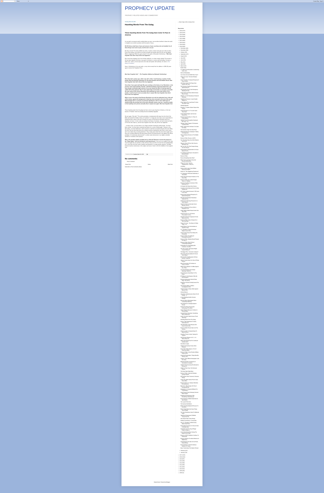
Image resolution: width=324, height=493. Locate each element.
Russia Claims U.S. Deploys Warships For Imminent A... (189, 383)
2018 (181, 46)
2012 (181, 464)
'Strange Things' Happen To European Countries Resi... (189, 124)
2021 (181, 40)
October (183, 52)
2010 (181, 468)
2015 (181, 459)
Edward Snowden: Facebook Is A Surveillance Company (188, 362)
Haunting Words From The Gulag (188, 319)
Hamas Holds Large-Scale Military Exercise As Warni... (188, 169)
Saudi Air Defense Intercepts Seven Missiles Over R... (189, 204)
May (182, 62)
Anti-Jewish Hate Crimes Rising (188, 418)
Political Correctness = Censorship (188, 420)
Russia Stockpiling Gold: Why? (188, 158)
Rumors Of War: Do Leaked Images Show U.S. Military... (189, 180)
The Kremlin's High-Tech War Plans (189, 129)
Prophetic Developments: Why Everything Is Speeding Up (187, 396)
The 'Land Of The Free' (186, 402)
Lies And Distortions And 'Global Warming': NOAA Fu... (188, 270)
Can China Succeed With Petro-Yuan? (189, 74)
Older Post (170, 164)
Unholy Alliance (184, 292)
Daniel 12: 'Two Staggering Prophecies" (190, 171)
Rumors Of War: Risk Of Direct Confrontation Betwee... (187, 243)
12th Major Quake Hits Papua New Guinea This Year (188, 84)
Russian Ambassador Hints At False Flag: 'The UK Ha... (189, 280)
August (182, 56)
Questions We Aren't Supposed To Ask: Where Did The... (189, 217)
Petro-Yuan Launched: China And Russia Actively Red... (188, 160)
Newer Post (128, 164)
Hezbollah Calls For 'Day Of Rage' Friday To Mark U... (188, 429)
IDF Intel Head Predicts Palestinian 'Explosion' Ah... (189, 198)
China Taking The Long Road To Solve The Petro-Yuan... (189, 103)
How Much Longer (185, 343)
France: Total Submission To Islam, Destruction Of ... (188, 322)
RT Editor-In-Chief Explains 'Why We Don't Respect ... (189, 277)
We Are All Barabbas (185, 72)
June (182, 60)
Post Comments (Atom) (136, 166)
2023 (181, 36)
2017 (181, 455)
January (183, 452)
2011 (181, 466)
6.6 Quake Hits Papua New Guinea (189, 186)
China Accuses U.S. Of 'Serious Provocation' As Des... (188, 214)
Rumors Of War (184, 156)
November (183, 50)
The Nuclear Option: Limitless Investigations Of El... (187, 286)
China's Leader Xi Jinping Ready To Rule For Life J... (189, 331)
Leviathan (183, 166)
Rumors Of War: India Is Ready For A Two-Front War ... (189, 220)
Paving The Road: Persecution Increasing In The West (188, 307)
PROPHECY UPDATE (150, 8)
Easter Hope (183, 67)
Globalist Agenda (184, 105)
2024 (181, 34)
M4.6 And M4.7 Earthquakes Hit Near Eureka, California (189, 257)
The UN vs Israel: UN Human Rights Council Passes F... (189, 249)
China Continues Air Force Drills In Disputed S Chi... (188, 208)
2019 (181, 44)
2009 (181, 470)
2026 (181, 30)
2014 (181, 460)
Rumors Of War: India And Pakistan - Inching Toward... (189, 374)
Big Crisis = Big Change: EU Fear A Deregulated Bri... (189, 386)
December (183, 48)
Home (149, 164)
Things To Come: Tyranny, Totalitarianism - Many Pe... (187, 164)
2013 (181, 462)
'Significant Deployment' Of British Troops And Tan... (188, 416)
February (183, 450)
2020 (181, 42)
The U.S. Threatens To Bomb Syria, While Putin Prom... (189, 423)
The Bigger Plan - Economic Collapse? (189, 251)
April (182, 64)
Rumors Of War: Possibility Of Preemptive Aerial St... (187, 236)
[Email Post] (147, 154)
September (183, 54)
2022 (181, 38)
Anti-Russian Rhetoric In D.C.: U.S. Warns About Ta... (188, 338)
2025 (181, 32)
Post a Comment (131, 161)
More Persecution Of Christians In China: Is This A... (188, 264)
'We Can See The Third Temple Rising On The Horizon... (189, 147)
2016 (181, 457)
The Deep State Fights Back (187, 371)
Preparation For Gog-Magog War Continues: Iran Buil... (188, 246)
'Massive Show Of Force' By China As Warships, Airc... (189, 144)
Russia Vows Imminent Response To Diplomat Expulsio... (189, 195)
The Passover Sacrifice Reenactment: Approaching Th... (189, 87)
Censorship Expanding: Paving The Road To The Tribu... (189, 433)
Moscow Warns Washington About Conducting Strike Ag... (188, 301)
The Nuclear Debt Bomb (186, 404)
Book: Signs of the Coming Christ (186, 22)
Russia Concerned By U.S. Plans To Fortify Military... (189, 117)
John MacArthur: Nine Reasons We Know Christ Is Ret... (189, 325)
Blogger (168, 482)
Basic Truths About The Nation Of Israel (189, 448)
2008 (181, 472)
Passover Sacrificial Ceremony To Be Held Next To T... (189, 183)
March (182, 66)
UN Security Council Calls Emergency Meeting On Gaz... (189, 90)
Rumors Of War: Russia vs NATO (188, 138)
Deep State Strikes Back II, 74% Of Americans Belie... (188, 349)
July (182, 58)
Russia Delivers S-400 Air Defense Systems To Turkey (188, 445)
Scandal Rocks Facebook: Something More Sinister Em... (189, 314)
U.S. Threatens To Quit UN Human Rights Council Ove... (188, 230)
